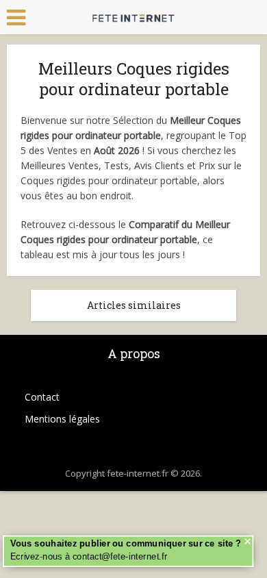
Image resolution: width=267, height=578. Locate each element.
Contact (42, 396)
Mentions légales (62, 418)
